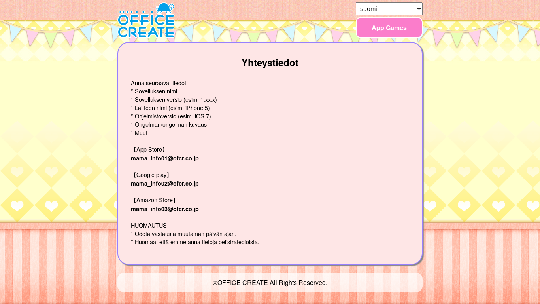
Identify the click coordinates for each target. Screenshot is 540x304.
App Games (389, 27)
